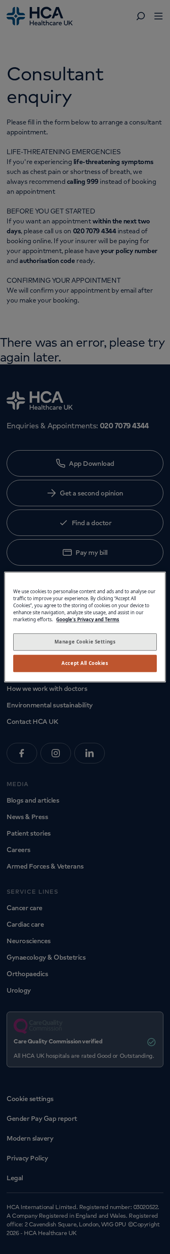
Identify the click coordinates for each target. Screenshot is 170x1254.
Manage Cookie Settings (85, 642)
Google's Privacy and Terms (87, 620)
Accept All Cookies (84, 663)
